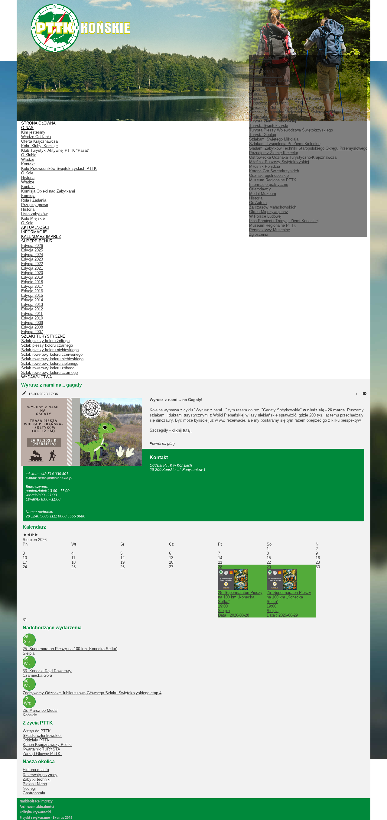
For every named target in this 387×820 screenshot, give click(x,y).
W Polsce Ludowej (265, 216)
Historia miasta (36, 769)
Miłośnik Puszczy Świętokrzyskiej (279, 162)
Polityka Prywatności (35, 812)
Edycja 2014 (32, 300)
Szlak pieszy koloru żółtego (45, 341)
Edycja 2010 (32, 318)
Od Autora (258, 202)
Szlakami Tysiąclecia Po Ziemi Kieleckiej (285, 143)
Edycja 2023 (32, 259)
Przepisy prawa (34, 205)
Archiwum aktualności (37, 806)
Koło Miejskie (33, 218)
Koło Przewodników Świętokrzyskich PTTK (59, 168)
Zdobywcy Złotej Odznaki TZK (275, 103)
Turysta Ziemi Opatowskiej (272, 121)
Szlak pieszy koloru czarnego (47, 345)
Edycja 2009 (32, 322)
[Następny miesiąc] (36, 535)
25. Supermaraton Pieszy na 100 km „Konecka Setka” (70, 649)
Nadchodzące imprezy (36, 801)
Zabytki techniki (36, 779)
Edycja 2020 (32, 273)
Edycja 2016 (32, 291)
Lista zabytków (34, 214)
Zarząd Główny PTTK (42, 753)
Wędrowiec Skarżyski (268, 116)
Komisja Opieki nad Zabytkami (48, 191)
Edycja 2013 (32, 304)
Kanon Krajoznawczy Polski (47, 744)
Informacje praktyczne (268, 184)
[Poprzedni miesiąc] (29, 535)
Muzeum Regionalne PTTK (272, 225)
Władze (255, 66)
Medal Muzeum (262, 193)
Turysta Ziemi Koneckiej (270, 85)
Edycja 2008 (32, 327)
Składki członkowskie (42, 735)
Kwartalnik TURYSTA (41, 749)
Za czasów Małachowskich (272, 207)
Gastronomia (34, 793)
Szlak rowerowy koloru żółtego (47, 368)
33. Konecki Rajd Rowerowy (47, 671)
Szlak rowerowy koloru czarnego (49, 372)
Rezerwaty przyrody (40, 775)
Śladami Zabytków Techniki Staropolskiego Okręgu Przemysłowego (308, 148)
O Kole (27, 173)
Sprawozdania (261, 71)
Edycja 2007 (32, 331)
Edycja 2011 (32, 313)
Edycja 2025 (32, 250)
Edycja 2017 (32, 286)
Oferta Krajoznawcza (39, 141)
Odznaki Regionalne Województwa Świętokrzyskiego (295, 112)
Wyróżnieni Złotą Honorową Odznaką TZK (286, 107)
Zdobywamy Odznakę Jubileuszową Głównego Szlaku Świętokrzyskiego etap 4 (92, 693)
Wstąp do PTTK (37, 731)
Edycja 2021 (32, 268)
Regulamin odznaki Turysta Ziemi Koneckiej (287, 98)
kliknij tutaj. (182, 430)
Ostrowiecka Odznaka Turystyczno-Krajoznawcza (293, 157)
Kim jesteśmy (33, 132)
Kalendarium (260, 62)
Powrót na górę (162, 444)
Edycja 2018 (32, 282)
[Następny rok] (32, 535)
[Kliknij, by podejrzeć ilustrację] (81, 431)
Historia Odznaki (263, 94)
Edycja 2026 (32, 245)
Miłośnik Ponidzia (264, 166)
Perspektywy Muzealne (269, 230)
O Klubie (28, 155)
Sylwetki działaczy (265, 75)
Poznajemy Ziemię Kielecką (273, 153)
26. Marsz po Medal (40, 710)
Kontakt (28, 164)
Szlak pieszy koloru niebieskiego (50, 350)
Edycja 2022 (32, 263)
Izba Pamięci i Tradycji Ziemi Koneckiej (284, 221)
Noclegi (29, 788)
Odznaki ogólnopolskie (269, 175)
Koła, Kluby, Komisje (39, 146)
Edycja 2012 (32, 309)
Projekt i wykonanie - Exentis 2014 (46, 817)
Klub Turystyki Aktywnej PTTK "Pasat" (55, 150)
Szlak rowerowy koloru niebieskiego (52, 359)
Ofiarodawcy (260, 189)
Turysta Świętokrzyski (268, 125)
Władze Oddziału (36, 137)
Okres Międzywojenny (268, 211)
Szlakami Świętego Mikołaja (273, 139)
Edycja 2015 (32, 295)
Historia (255, 198)
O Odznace (259, 89)
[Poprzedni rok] (25, 535)
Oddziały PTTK (36, 740)
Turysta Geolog (262, 134)
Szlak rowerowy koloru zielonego (49, 363)
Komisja (28, 195)
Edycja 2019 (32, 277)
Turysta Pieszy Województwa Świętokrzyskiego (291, 130)
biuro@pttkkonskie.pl (55, 478)
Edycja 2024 (32, 254)
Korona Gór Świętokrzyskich (274, 171)
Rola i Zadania (33, 200)
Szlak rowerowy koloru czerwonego (52, 354)
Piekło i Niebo (35, 784)
